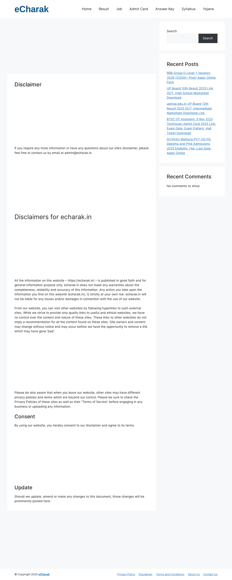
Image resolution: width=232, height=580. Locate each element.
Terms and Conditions (170, 574)
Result (104, 9)
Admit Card (138, 9)
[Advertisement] (81, 47)
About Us (194, 574)
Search (172, 31)
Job (119, 9)
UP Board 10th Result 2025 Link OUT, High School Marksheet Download (190, 93)
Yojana (208, 9)
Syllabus (189, 9)
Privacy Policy (126, 574)
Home (87, 9)
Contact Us (210, 574)
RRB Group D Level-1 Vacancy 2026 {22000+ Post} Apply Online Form (191, 77)
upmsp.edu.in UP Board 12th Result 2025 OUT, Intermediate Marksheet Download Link (189, 108)
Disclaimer (145, 574)
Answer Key (164, 9)
